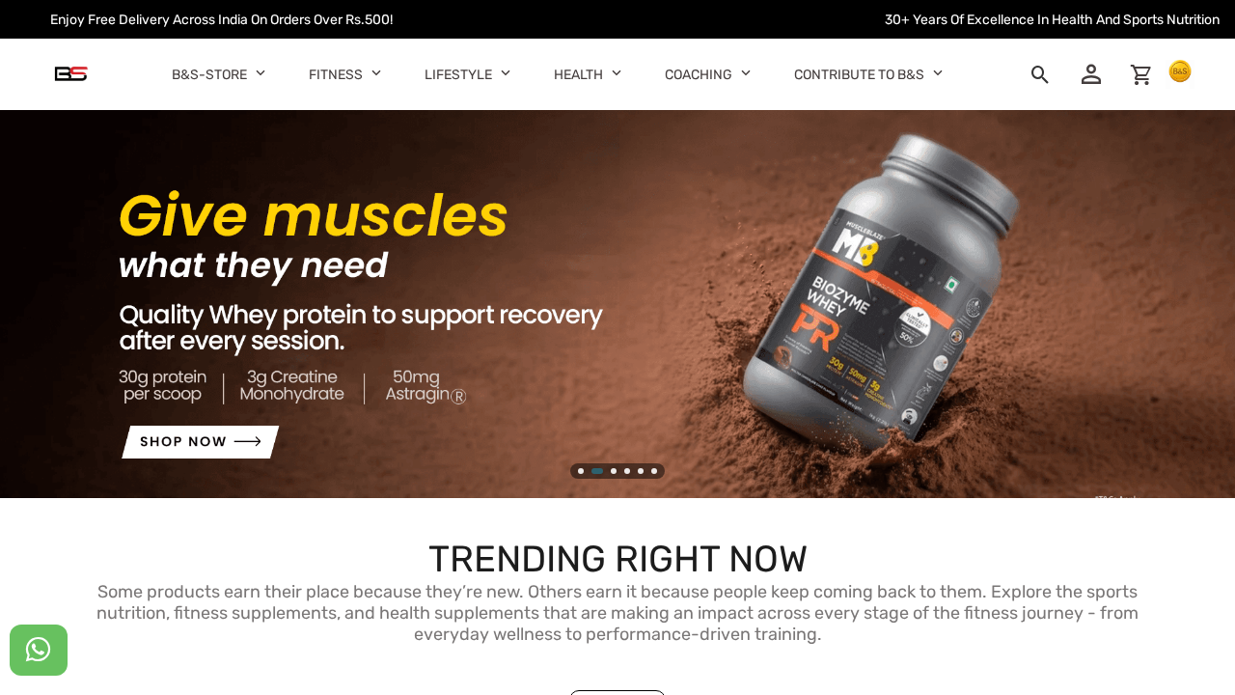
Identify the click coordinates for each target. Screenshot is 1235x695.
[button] (261, 72)
